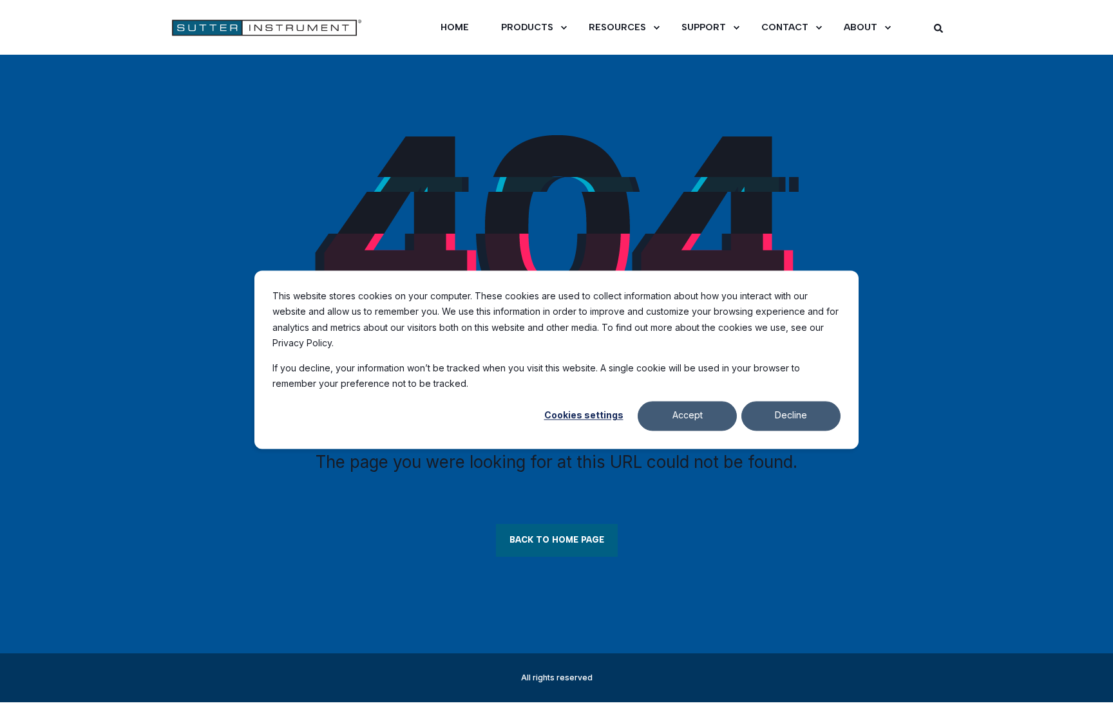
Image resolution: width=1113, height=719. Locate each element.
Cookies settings (583, 415)
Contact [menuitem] (784, 27)
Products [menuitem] (527, 27)
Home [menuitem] (455, 27)
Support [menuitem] (703, 27)
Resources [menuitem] (617, 27)
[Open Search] (938, 27)
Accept (687, 415)
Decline (791, 415)
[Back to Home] (247, 27)
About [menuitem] (860, 27)
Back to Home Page (556, 540)
